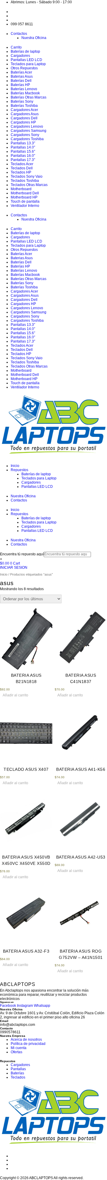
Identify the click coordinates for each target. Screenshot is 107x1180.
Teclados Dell (22, 168)
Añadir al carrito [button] (15, 695)
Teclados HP (21, 172)
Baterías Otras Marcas (28, 97)
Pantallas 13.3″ (23, 143)
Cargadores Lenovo (27, 126)
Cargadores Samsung (28, 131)
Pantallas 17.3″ (23, 160)
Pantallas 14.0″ (23, 147)
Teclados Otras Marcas (29, 185)
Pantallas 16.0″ (23, 156)
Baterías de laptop (25, 51)
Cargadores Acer (24, 110)
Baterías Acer (21, 72)
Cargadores (20, 56)
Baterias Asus (22, 76)
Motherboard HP (24, 197)
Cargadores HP (23, 122)
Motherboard (21, 189)
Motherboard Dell (25, 193)
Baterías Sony (22, 101)
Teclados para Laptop (28, 64)
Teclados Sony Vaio (27, 176)
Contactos (19, 34)
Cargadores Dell (24, 118)
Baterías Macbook (25, 93)
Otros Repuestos (24, 68)
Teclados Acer (22, 164)
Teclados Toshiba (25, 181)
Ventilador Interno (25, 206)
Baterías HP (20, 85)
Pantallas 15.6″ (23, 151)
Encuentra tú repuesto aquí (22, 554)
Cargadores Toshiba (27, 139)
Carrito (16, 47)
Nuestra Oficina (33, 38)
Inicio (15, 466)
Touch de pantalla (25, 201)
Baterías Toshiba (24, 106)
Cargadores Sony (25, 135)
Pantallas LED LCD (26, 60)
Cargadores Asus (25, 114)
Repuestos (19, 470)
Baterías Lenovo (24, 89)
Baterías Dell (21, 81)
